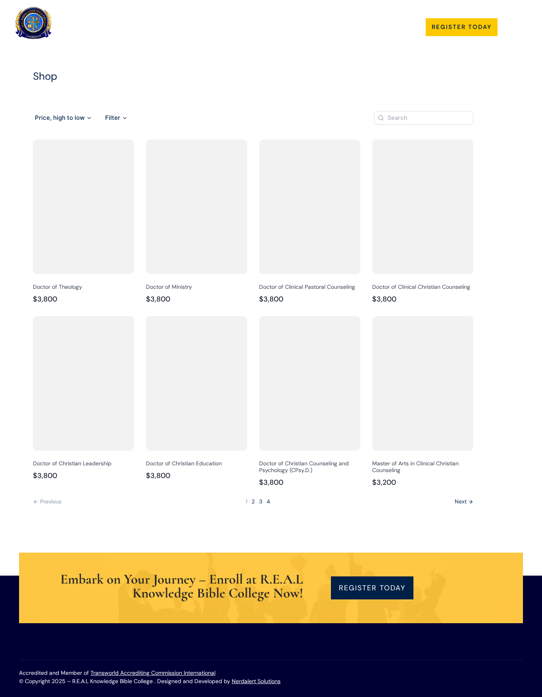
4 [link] (268, 501)
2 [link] (253, 501)
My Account (403, 23)
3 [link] (260, 501)
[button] (63, 117)
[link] (464, 502)
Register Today (462, 27)
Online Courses (303, 23)
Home (162, 23)
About (198, 23)
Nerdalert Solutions (256, 681)
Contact (359, 23)
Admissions (243, 23)
